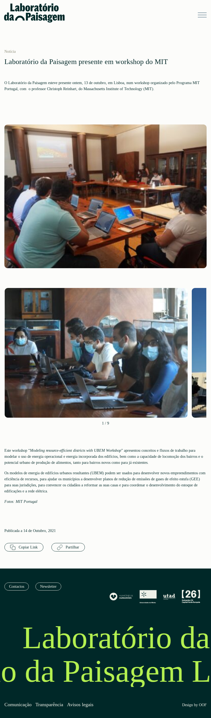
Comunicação (18, 704)
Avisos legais (80, 704)
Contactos (16, 586)
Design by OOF (194, 705)
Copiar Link (28, 547)
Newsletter (48, 586)
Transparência (49, 704)
